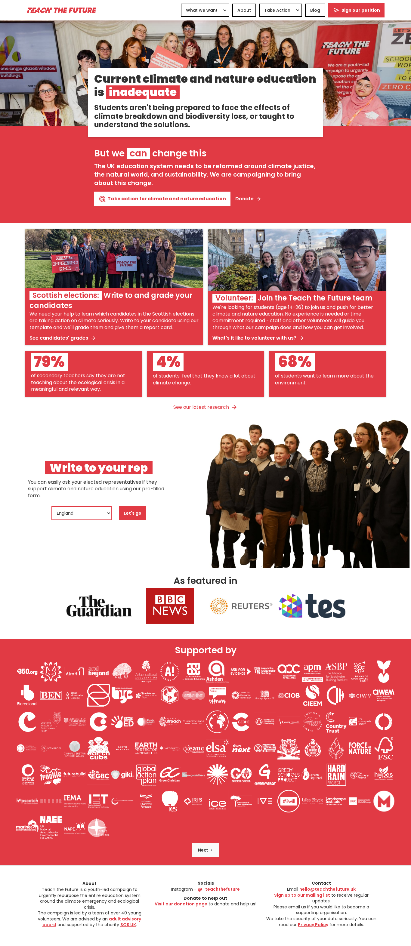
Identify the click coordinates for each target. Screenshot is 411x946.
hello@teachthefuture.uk (327, 889)
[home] (61, 10)
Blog (315, 10)
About (244, 10)
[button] (205, 10)
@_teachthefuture (219, 889)
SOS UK (128, 925)
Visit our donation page (181, 904)
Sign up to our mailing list (302, 895)
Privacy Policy (313, 925)
